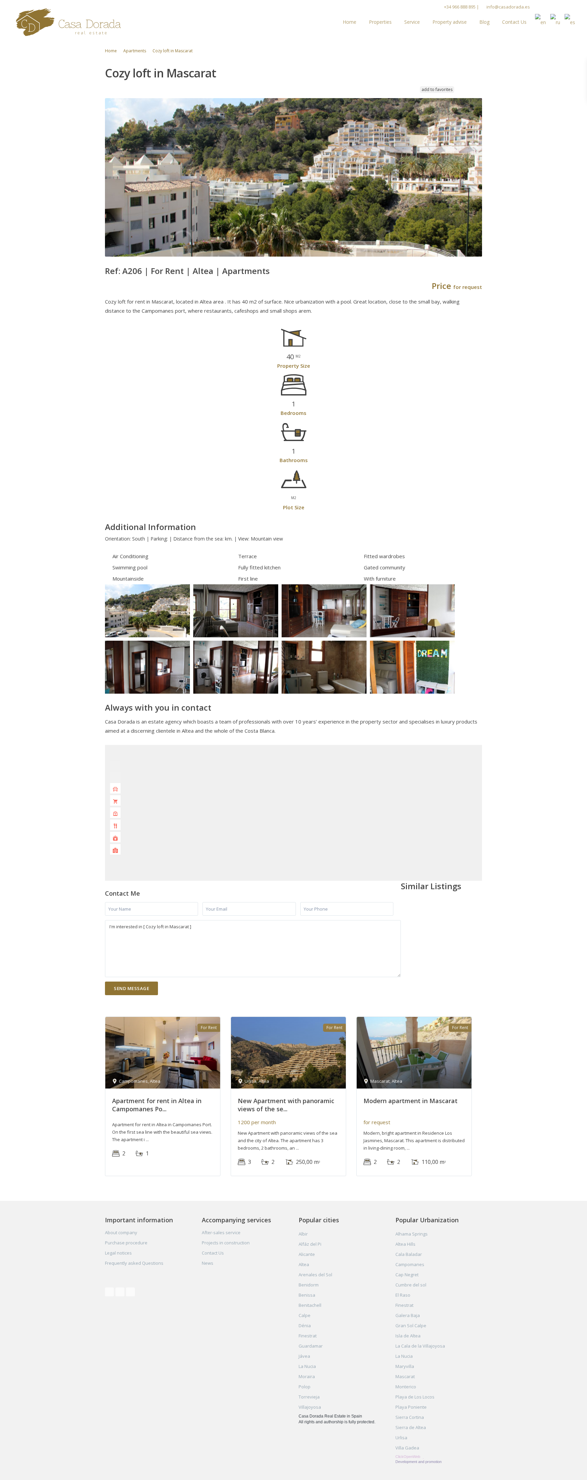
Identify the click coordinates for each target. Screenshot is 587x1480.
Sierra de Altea (410, 1427)
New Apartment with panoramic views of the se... (286, 1105)
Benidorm (309, 1285)
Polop (304, 1387)
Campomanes (409, 1264)
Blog (484, 22)
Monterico (405, 1387)
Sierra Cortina (409, 1417)
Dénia (305, 1325)
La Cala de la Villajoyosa (420, 1346)
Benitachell (310, 1305)
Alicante (307, 1254)
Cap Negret (407, 1275)
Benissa (307, 1295)
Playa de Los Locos (414, 1397)
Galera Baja (407, 1315)
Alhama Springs (411, 1234)
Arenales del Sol (315, 1275)
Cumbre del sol (410, 1285)
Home (349, 22)
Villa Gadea (407, 1448)
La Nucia (307, 1366)
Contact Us (514, 22)
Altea (203, 270)
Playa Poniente (411, 1407)
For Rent (167, 270)
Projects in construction (226, 1243)
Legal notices (118, 1253)
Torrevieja (309, 1397)
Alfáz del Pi (310, 1244)
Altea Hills (405, 1244)
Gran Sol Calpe (410, 1325)
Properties (380, 22)
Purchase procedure (126, 1243)
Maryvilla (404, 1366)
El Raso (402, 1295)
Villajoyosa (310, 1407)
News (207, 1263)
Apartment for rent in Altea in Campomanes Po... (156, 1105)
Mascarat (405, 1376)
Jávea (304, 1356)
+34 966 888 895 (460, 7)
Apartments (134, 51)
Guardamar (311, 1346)
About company (121, 1232)
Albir (303, 1234)
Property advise (449, 22)
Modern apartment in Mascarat (410, 1101)
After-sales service (221, 1232)
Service (412, 22)
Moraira (307, 1376)
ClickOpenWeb (408, 1457)
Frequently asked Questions (134, 1263)
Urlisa (401, 1438)
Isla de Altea (408, 1336)
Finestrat (308, 1336)
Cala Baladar (408, 1254)
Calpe (304, 1315)
